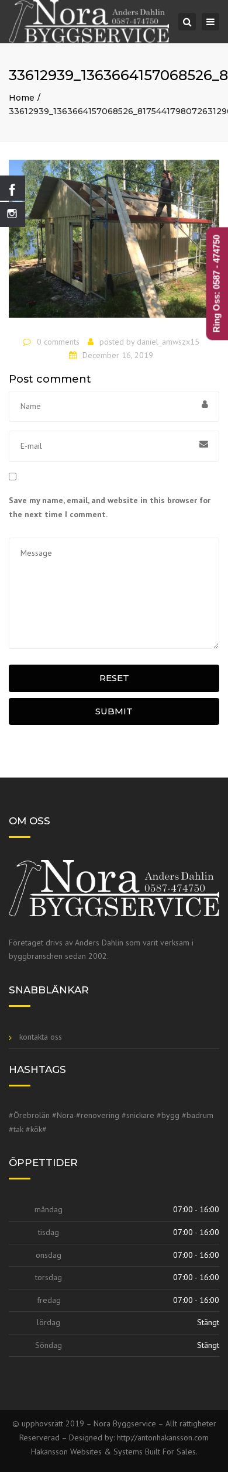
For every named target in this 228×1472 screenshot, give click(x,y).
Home (21, 97)
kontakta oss (40, 1036)
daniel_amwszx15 (168, 341)
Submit (114, 711)
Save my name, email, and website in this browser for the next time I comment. (109, 507)
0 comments (58, 341)
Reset (114, 677)
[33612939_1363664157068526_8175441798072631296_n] (114, 244)
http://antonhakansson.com (163, 1437)
